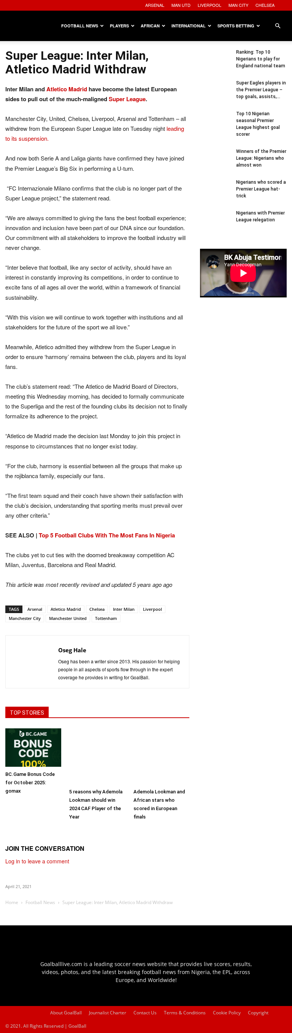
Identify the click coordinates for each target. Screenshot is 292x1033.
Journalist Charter (107, 1012)
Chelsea (97, 609)
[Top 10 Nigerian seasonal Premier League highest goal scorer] (215, 125)
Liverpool (152, 609)
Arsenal (34, 609)
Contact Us (145, 1012)
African (150, 26)
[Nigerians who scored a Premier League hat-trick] (215, 194)
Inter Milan (124, 609)
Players (119, 26)
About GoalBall (66, 1012)
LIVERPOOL (209, 5)
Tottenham (106, 618)
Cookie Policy (227, 1012)
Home (11, 902)
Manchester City (25, 618)
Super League (127, 99)
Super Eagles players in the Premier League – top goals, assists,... (261, 89)
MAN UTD (180, 5)
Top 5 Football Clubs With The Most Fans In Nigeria (107, 535)
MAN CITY (238, 5)
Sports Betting (235, 26)
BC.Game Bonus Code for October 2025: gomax (30, 782)
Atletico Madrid (66, 89)
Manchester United (68, 618)
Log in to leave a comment (37, 861)
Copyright (258, 1012)
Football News (79, 26)
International (188, 26)
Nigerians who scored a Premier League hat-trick (261, 189)
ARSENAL (154, 5)
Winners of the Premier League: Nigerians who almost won (261, 158)
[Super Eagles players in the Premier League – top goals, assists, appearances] (215, 94)
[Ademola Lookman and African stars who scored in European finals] (161, 756)
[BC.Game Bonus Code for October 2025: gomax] (33, 747)
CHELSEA (265, 5)
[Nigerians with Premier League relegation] (215, 225)
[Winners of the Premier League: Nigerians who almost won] (215, 163)
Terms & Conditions (185, 1012)
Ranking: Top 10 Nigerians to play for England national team (260, 58)
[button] (277, 26)
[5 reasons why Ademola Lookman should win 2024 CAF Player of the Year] (97, 756)
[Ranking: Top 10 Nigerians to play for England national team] (215, 64)
